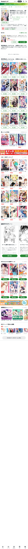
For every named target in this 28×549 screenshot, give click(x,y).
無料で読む (9, 255)
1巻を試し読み (5, 22)
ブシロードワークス (16, 18)
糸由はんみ (18, 16)
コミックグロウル (16, 19)
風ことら (13, 16)
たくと (22, 16)
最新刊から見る (24, 32)
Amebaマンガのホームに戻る (14, 338)
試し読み (14, 42)
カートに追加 (22, 42)
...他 (26, 16)
